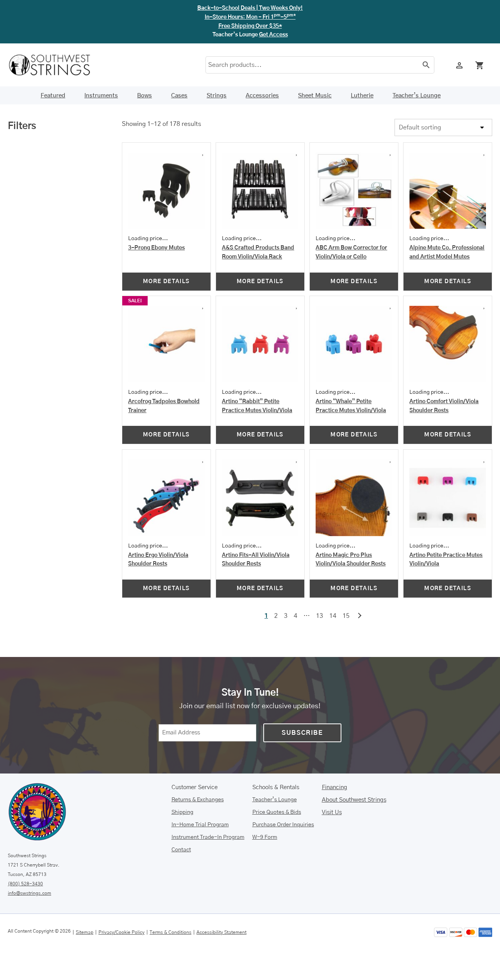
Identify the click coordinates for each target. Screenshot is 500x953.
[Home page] (55, 65)
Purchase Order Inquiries (283, 824)
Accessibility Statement (221, 932)
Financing (334, 787)
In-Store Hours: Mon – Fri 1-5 (250, 17)
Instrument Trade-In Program (208, 837)
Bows (144, 96)
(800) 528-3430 (25, 883)
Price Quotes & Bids (276, 812)
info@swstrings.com (29, 893)
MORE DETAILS (166, 281)
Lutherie (362, 96)
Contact (181, 849)
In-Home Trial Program (200, 824)
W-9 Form (264, 837)
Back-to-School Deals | (250, 8)
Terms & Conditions (170, 932)
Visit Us (332, 812)
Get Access (273, 35)
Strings (217, 96)
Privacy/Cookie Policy (121, 932)
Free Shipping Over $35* (250, 26)
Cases (179, 96)
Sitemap (84, 932)
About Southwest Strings (354, 800)
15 (346, 616)
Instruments (101, 96)
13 (319, 616)
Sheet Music (315, 96)
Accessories (262, 96)
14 (332, 616)
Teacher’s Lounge (417, 96)
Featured (53, 96)
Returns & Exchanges (197, 799)
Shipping (182, 812)
